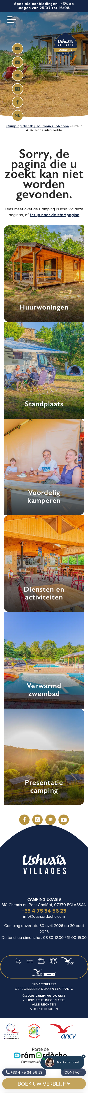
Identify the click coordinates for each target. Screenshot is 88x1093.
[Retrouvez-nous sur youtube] (17, 62)
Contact (73, 1072)
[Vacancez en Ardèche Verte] (34, 1031)
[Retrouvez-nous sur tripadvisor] (17, 75)
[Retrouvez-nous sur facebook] (17, 102)
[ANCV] (63, 1031)
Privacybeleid (44, 984)
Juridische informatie (45, 1000)
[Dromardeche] (40, 1055)
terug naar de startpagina (54, 215)
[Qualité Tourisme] (11, 1031)
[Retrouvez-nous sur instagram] (17, 88)
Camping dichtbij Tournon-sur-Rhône (37, 126)
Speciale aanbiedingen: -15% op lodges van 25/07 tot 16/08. (44, 6)
